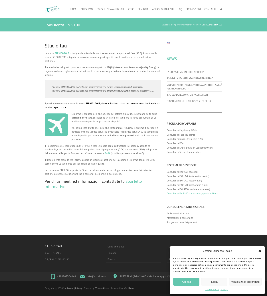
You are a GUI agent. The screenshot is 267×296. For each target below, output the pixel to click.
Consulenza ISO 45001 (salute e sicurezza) (188, 189)
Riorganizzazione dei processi (182, 222)
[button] (260, 251)
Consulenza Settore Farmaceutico (184, 152)
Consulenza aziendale (110, 9)
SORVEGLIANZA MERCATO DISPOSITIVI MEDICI (190, 78)
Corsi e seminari (138, 9)
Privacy (224, 289)
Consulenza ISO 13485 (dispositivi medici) (188, 176)
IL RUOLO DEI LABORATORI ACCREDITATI (187, 94)
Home (73, 9)
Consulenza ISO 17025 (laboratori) (184, 180)
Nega (214, 281)
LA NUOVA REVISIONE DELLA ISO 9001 (186, 72)
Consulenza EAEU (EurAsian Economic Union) (190, 147)
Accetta (186, 281)
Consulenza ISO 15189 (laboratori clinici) (187, 185)
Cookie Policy (212, 289)
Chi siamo (87, 9)
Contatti (210, 9)
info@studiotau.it (98, 276)
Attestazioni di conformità (180, 217)
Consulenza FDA (175, 143)
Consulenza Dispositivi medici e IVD (185, 139)
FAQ (180, 9)
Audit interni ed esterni (178, 213)
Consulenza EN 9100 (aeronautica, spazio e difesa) (192, 193)
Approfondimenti (163, 9)
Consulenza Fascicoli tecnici (181, 134)
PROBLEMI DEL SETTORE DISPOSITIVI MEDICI (189, 101)
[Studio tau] (52, 9)
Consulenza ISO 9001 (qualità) (182, 171)
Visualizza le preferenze (245, 281)
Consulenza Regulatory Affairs (182, 130)
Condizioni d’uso (116, 246)
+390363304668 (66, 276)
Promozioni (193, 9)
